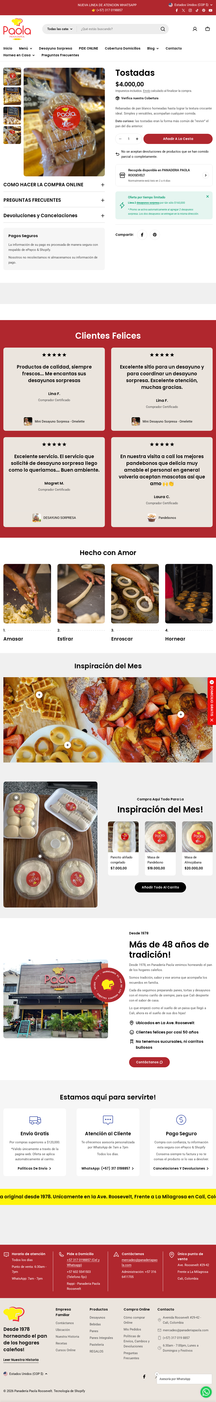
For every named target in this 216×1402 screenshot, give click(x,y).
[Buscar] (162, 29)
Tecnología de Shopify (69, 1391)
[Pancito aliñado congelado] (123, 836)
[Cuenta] (194, 29)
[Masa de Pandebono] (160, 836)
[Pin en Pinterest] (155, 235)
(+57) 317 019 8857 (176, 1338)
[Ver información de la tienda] (205, 175)
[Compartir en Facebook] (142, 235)
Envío (146, 91)
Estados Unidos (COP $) (191, 5)
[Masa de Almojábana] (197, 836)
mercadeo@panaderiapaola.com (185, 1330)
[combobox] (105, 29)
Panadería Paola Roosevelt (33, 1391)
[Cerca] (208, 196)
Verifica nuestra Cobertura (139, 98)
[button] (212, 701)
